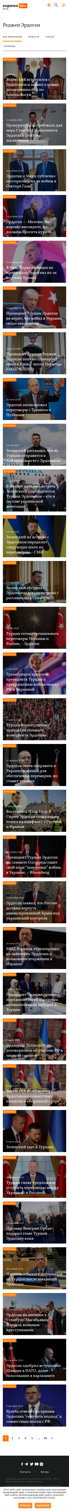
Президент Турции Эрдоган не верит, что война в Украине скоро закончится (34, 318)
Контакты (25, 1471)
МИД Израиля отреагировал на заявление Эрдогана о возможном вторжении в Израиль (32, 956)
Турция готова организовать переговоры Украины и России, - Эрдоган (32, 639)
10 (45, 1438)
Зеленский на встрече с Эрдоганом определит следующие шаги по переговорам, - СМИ (27, 544)
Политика (10, 59)
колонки (9, 46)
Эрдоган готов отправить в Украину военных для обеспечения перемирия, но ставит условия (32, 773)
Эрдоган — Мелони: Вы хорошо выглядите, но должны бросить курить (28, 227)
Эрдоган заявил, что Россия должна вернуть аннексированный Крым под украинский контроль (33, 910)
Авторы (45, 1471)
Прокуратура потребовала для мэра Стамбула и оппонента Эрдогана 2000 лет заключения (34, 133)
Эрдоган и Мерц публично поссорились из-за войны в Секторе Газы (31, 181)
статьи (50, 36)
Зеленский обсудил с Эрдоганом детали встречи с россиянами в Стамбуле (32, 593)
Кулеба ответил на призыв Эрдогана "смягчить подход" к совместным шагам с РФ (34, 1417)
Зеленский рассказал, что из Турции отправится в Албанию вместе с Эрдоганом (33, 456)
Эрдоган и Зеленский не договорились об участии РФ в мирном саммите (34, 1051)
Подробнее (42, 1505)
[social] (22, 1464)
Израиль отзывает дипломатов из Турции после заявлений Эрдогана (34, 1279)
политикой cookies (43, 1498)
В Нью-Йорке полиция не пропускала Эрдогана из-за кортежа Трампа (31, 273)
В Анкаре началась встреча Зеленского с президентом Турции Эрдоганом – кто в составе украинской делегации (31, 496)
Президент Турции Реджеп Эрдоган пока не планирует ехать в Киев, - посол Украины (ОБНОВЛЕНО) (33, 361)
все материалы (12, 36)
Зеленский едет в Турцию (29, 1147)
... (39, 1438)
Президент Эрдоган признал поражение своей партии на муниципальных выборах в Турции (32, 1002)
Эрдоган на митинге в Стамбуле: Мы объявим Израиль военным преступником (27, 1322)
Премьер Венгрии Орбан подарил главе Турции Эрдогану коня (29, 1234)
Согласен (25, 1505)
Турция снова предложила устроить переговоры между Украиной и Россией (32, 1188)
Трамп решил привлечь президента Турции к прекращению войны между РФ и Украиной (32, 682)
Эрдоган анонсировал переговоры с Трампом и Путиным (28, 410)
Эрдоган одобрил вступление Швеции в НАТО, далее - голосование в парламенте (33, 1371)
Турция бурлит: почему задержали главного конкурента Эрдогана (27, 730)
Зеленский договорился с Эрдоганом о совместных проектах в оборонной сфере (32, 1096)
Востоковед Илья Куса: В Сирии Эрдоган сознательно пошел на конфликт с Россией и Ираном (33, 819)
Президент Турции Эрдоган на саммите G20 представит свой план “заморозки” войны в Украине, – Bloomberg (33, 865)
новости (33, 36)
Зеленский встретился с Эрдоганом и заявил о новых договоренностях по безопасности (32, 87)
